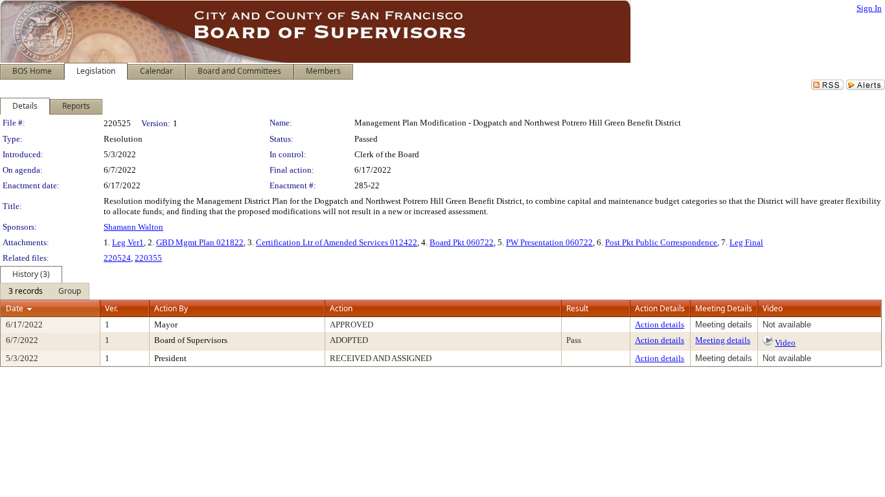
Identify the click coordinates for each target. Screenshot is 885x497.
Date (14, 308)
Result (577, 308)
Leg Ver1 (128, 242)
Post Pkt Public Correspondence (661, 242)
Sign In (869, 8)
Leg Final (746, 242)
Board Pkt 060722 (462, 242)
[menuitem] (26, 291)
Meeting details (722, 340)
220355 (148, 258)
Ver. (111, 308)
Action (341, 308)
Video (785, 343)
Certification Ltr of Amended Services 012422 (336, 242)
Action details (659, 324)
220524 (117, 258)
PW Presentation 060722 (549, 242)
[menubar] (44, 291)
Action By (171, 308)
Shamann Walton (133, 227)
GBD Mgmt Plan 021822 (200, 242)
